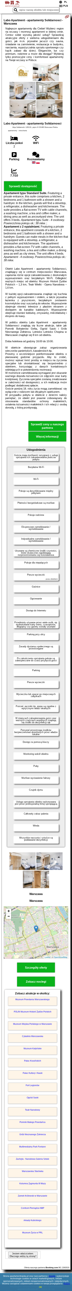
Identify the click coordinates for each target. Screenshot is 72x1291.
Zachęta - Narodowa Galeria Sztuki (32, 1159)
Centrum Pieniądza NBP (32, 1208)
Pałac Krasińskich (32, 1061)
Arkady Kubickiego (32, 1220)
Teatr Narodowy (32, 1110)
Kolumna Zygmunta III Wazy (32, 1183)
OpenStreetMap (60, 957)
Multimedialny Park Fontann (32, 1146)
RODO (67, 1283)
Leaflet (47, 957)
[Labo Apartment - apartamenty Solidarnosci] (22, 72)
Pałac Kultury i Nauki (32, 1073)
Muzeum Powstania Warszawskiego (32, 999)
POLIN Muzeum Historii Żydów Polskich (32, 1012)
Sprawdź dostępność (23, 186)
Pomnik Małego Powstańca (32, 1122)
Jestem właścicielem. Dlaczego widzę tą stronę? (23, 1255)
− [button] (9, 916)
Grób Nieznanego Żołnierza (32, 1134)
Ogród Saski (32, 1097)
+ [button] (9, 911)
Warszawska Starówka (32, 1171)
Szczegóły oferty (36, 967)
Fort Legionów (32, 1085)
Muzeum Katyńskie (33, 1048)
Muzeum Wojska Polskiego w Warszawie (32, 1024)
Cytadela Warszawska (32, 1036)
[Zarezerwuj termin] (67, 17)
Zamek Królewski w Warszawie (32, 1196)
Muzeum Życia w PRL (32, 1232)
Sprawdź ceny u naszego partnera (47, 426)
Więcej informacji (47, 436)
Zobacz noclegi (36, 981)
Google (52, 1276)
